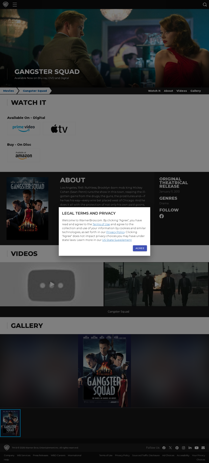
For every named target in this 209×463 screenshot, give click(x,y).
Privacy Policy (115, 232)
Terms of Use (101, 224)
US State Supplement (117, 240)
